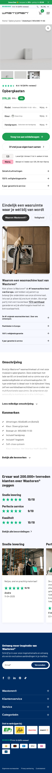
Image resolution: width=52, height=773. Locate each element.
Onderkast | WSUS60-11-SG (33, 21)
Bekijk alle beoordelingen (15, 531)
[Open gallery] (48, 28)
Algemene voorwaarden (10, 768)
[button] (26, 107)
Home (4, 21)
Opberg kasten (15, 21)
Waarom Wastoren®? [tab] (15, 217)
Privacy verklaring (27, 768)
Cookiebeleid (40, 768)
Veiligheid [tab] (39, 217)
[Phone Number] (38, 7)
